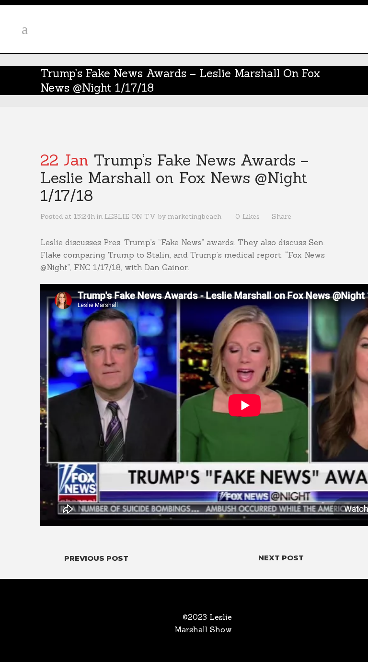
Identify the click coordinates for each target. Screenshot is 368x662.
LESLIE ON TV (130, 216)
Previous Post (96, 558)
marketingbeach (194, 216)
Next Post (281, 557)
